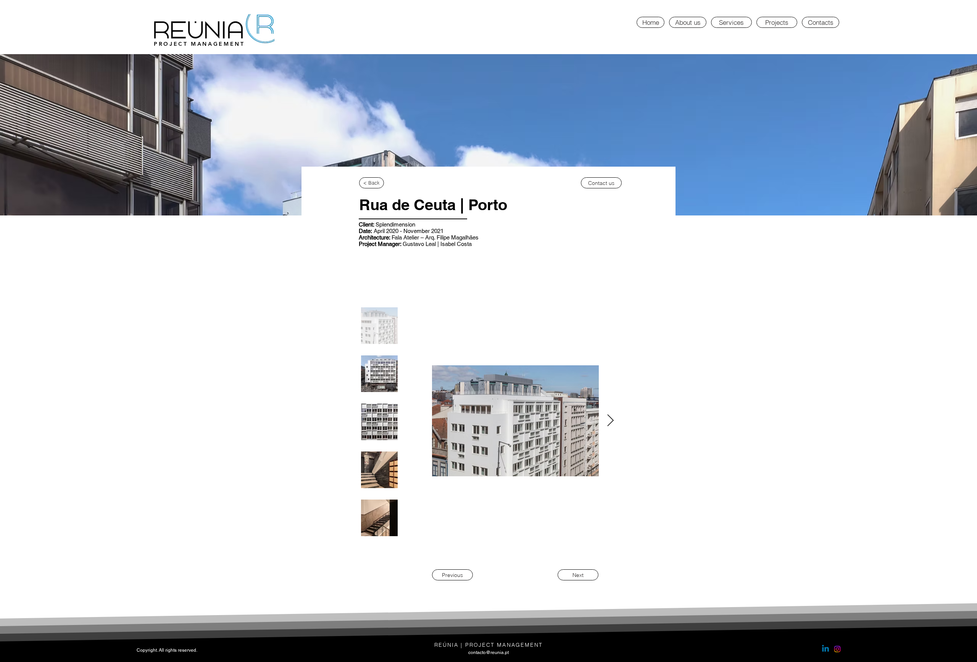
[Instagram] (837, 649)
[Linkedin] (825, 649)
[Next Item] (610, 421)
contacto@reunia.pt (488, 652)
